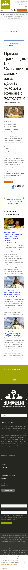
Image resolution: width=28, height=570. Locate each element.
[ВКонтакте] (13, 186)
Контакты (3, 459)
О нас (2, 462)
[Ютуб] (26, 6)
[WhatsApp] (23, 186)
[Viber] (20, 186)
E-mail (3, 509)
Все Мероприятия (11, 31)
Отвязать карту (8, 490)
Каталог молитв (5, 470)
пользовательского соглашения (9, 517)
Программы (4, 464)
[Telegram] (13, 188)
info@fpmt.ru (23, 4)
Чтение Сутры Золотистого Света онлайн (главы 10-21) (18, 200)
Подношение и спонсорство (8, 475)
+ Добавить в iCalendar (12, 37)
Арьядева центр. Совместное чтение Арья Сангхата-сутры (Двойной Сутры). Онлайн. (13, 236)
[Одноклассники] (15, 186)
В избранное (8, 181)
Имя (2, 503)
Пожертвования (22, 10)
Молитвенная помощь (6, 472)
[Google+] (25, 6)
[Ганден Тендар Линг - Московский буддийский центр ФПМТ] (5, 4)
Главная (3, 14)
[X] (18, 186)
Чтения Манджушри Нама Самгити (10, 200)
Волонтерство (4, 478)
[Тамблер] (13, 380)
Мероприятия (9, 14)
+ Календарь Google (11, 34)
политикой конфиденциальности (9, 519)
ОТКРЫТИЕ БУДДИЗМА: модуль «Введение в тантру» (12, 292)
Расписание (4, 467)
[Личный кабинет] (15, 10)
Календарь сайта (8, 132)
